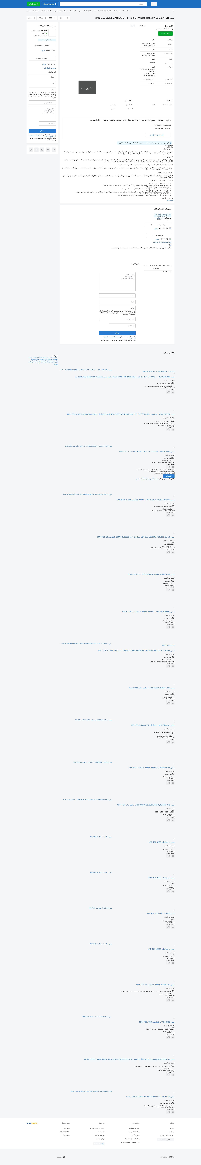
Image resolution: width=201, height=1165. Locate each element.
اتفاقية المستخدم (50, 136)
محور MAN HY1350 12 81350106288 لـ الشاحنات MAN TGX (152, 768)
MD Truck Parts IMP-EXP (163, 214)
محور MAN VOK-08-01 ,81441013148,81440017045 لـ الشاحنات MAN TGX (146, 805)
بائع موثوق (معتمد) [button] (162, 216)
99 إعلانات (160, 218)
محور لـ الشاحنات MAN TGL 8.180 (162, 842)
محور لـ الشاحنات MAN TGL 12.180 (161, 949)
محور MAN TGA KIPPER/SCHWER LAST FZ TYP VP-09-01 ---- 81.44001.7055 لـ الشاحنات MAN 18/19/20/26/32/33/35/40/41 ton (125, 377)
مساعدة (171, 1132)
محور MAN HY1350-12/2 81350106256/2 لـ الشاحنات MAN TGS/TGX (148, 612)
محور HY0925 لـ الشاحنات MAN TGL (161, 913)
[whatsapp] (170, 231)
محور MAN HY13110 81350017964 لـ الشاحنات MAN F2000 (152, 688)
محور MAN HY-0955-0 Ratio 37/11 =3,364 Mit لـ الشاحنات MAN (150, 1097)
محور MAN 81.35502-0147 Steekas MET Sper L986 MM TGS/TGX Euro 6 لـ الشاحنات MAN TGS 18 (136, 537)
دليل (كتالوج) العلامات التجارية (130, 1142)
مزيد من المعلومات (50, 68)
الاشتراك (169, 476)
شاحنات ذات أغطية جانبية (50, 362)
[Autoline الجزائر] (167, 4)
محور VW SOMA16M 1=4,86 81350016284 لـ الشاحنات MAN (151, 574)
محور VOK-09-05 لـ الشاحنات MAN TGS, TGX (157, 1022)
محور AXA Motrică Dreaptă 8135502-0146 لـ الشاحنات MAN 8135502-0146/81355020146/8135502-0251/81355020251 (129, 1059)
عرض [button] (156, 228)
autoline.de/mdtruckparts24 (162, 242)
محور (153, 49)
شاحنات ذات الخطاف (45, 359)
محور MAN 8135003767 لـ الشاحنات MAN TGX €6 (155, 985)
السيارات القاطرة (46, 357)
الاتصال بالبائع (165, 33)
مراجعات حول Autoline (132, 1139)
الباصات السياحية (43, 361)
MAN (153, 40)
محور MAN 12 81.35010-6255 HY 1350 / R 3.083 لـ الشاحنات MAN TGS (147, 451)
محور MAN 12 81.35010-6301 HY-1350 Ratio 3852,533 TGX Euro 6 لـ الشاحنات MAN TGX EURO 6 (136, 651)
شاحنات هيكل (35, 359)
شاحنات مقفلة (53, 361)
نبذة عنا (172, 1128)
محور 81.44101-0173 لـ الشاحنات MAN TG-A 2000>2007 (153, 725)
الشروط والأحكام (134, 1128)
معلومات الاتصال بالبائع (167, 1135)
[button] (67, 18)
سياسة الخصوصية (114, 337)
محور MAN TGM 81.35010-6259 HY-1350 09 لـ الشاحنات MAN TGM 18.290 (146, 500)
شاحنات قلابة (36, 357)
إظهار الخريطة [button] (135, 264)
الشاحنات (55, 357)
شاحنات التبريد (33, 361)
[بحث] (144, 4)
